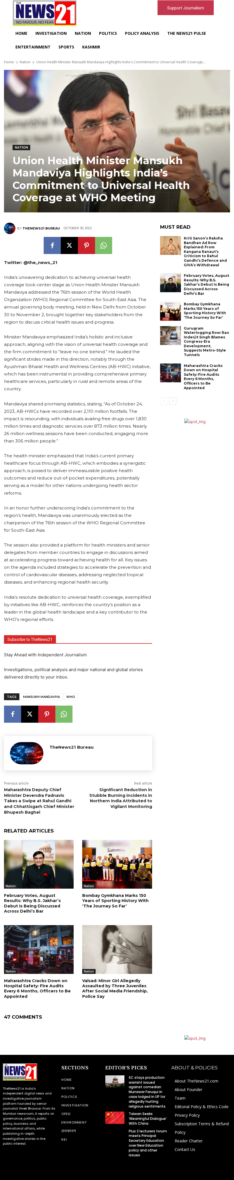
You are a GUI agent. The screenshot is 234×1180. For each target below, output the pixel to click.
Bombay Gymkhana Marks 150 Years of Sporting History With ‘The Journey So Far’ (115, 900)
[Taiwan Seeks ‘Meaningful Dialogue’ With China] (114, 1118)
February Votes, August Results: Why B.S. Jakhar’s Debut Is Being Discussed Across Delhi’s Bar (32, 903)
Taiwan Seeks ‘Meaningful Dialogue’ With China (148, 1118)
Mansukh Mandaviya (41, 697)
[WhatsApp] (103, 245)
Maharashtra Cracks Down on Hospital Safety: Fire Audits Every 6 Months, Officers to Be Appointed (37, 988)
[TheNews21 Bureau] (10, 228)
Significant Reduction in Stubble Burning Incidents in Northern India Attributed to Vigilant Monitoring (120, 798)
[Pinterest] (86, 245)
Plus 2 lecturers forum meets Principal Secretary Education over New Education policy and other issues (148, 1143)
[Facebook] (52, 245)
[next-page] (172, 401)
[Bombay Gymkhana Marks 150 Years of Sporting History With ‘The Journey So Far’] (117, 864)
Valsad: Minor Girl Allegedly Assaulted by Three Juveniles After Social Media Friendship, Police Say (115, 988)
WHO (70, 697)
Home (9, 62)
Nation (25, 62)
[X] (69, 245)
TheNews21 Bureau (41, 228)
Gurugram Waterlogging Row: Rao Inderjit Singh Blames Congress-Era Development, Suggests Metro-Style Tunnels (206, 341)
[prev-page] (163, 401)
